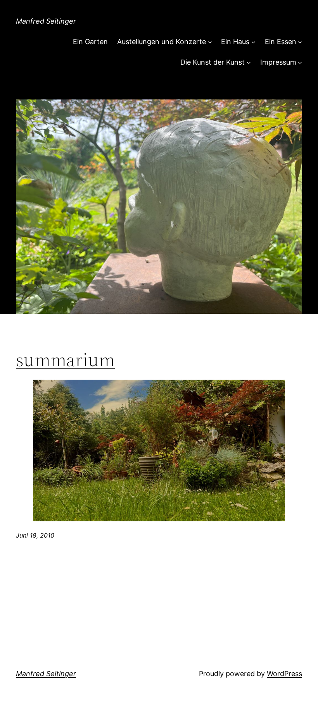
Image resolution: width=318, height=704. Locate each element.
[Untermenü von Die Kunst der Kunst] (249, 62)
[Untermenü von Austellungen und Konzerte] (210, 42)
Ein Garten (90, 42)
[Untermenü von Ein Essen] (300, 42)
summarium (65, 360)
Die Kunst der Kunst (212, 62)
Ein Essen (280, 42)
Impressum (278, 62)
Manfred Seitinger (46, 21)
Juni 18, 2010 (35, 535)
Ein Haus (235, 42)
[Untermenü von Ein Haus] (253, 42)
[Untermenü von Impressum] (300, 62)
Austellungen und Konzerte (161, 42)
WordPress (284, 674)
